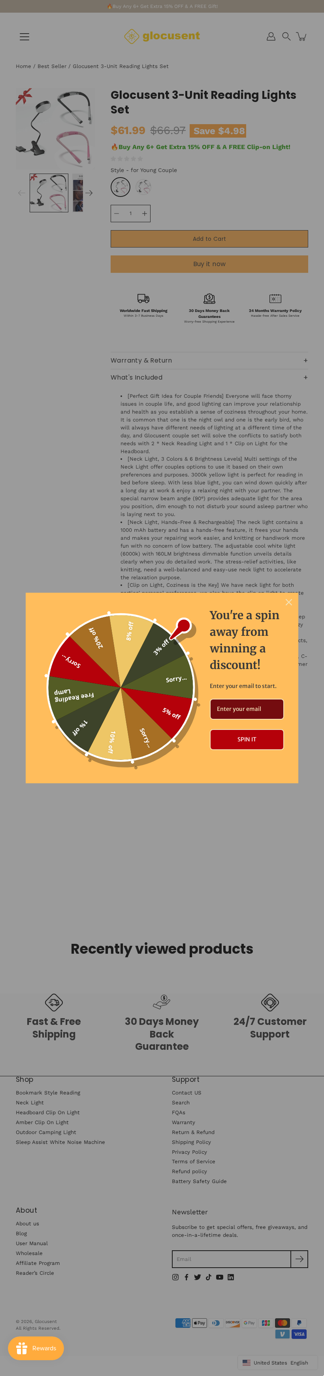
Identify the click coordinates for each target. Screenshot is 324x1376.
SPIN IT (246, 739)
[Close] (288, 602)
